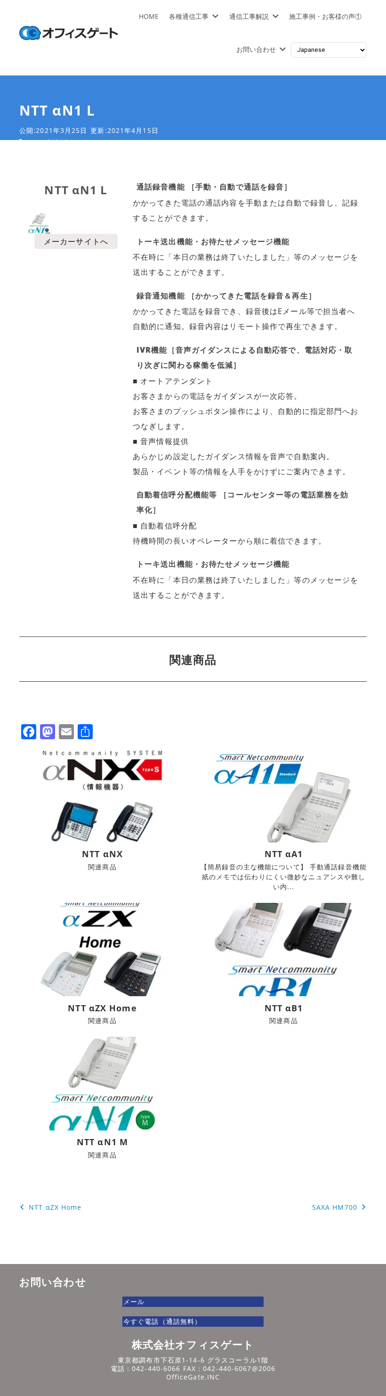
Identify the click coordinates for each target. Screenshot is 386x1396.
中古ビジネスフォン (78, 142)
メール (134, 1301)
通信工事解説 (249, 16)
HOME (149, 16)
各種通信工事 (189, 16)
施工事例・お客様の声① (325, 16)
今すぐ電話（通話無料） (162, 1321)
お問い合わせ (256, 49)
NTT (36, 142)
